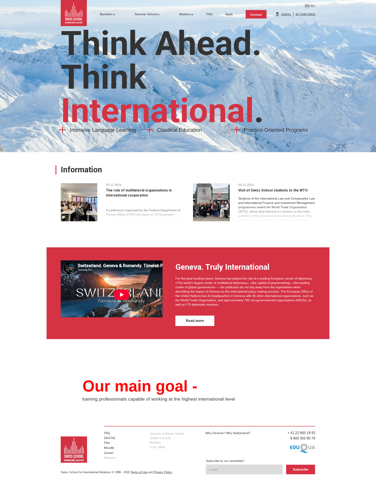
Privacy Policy (163, 472)
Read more (195, 321)
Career (109, 452)
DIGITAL (286, 14)
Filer (107, 442)
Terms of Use (139, 472)
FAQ (107, 433)
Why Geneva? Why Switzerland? (227, 433)
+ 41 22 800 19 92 (301, 433)
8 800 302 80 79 (302, 438)
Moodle (109, 447)
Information (81, 169)
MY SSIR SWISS (305, 14)
